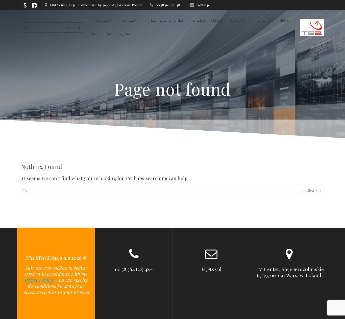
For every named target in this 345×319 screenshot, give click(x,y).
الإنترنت (265, 20)
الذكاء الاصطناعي (207, 20)
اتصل (95, 34)
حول (109, 34)
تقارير (124, 34)
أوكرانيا (237, 20)
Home (284, 20)
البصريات (103, 20)
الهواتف (130, 20)
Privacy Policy (39, 280)
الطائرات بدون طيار (166, 20)
